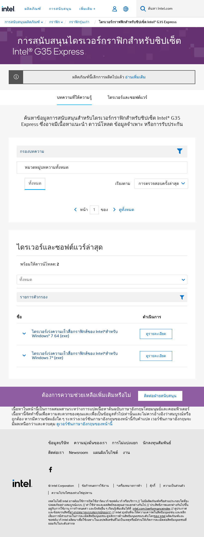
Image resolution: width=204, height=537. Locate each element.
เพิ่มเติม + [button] (87, 8)
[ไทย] (126, 8)
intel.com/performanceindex (151, 508)
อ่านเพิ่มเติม (135, 77)
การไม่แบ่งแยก (125, 442)
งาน (126, 452)
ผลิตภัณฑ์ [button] (33, 8)
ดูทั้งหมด (126, 209)
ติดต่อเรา (56, 452)
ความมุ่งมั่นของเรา (90, 442)
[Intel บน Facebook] (50, 470)
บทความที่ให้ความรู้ (74, 97)
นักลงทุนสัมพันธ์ (157, 442)
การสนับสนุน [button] (60, 8)
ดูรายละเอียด (156, 333)
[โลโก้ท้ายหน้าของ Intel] (22, 483)
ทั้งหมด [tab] (35, 183)
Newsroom (78, 452)
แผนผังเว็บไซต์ (105, 452)
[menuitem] (55, 22)
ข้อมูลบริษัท (58, 442)
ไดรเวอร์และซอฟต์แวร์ (127, 97)
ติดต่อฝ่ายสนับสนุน (160, 395)
